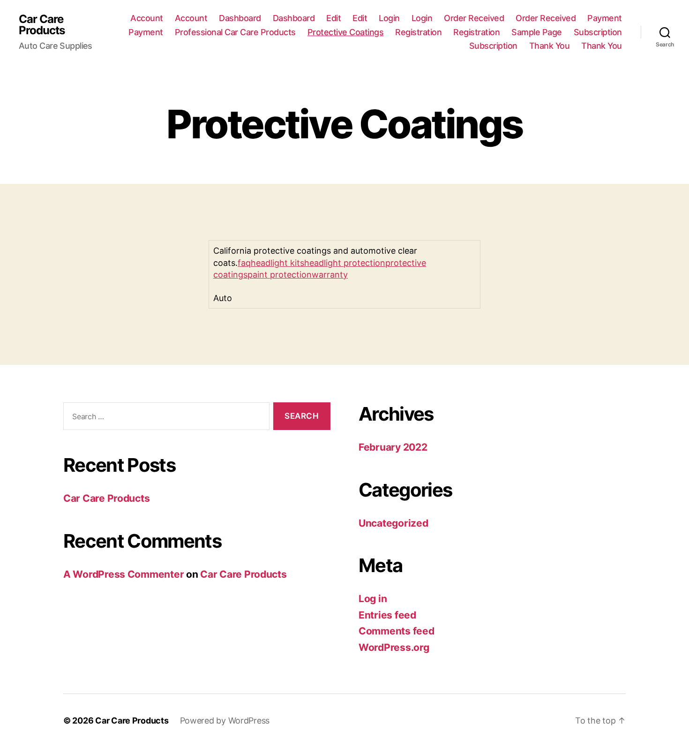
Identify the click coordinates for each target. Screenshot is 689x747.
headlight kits (277, 263)
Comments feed (396, 631)
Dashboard (240, 18)
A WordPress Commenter (123, 574)
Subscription (598, 32)
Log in (373, 598)
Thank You (549, 46)
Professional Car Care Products (235, 32)
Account (146, 18)
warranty (330, 274)
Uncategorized (393, 523)
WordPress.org (394, 647)
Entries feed (387, 615)
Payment (604, 18)
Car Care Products (42, 25)
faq (244, 263)
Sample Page (536, 32)
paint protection (279, 274)
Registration (418, 32)
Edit (333, 18)
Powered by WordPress (225, 720)
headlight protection (344, 263)
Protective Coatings (345, 32)
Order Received (474, 18)
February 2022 (393, 447)
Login (389, 18)
